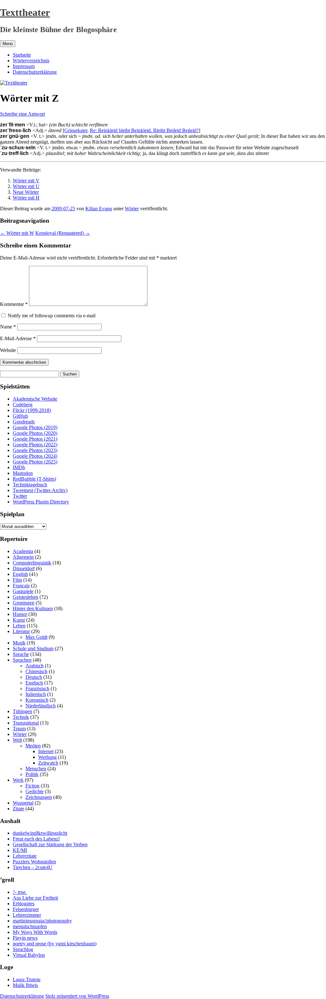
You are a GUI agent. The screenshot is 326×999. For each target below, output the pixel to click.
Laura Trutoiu (26, 979)
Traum (19, 728)
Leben (19, 625)
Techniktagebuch (30, 484)
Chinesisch (36, 671)
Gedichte (34, 791)
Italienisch (35, 694)
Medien (33, 745)
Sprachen (22, 660)
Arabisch (34, 665)
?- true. (20, 892)
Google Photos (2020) (35, 433)
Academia (23, 551)
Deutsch (33, 677)
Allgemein (23, 557)
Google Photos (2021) (35, 439)
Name (8, 326)
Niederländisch (40, 705)
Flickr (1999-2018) (32, 410)
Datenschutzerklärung (35, 72)
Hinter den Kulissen (33, 608)
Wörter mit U (26, 186)
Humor (20, 614)
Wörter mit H (26, 197)
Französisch (37, 688)
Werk (18, 780)
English (20, 574)
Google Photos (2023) (35, 450)
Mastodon (23, 473)
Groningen (23, 602)
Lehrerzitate (25, 856)
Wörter (132, 208)
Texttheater (25, 12)
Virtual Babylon (29, 955)
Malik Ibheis (25, 985)
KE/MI (20, 850)
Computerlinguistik (32, 562)
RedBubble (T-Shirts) (34, 479)
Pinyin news (25, 938)
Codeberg (22, 404)
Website (8, 350)
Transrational (26, 723)
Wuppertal (23, 803)
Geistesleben (25, 597)
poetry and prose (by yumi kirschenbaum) (54, 943)
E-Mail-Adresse (18, 338)
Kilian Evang (98, 208)
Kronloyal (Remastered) (62, 233)
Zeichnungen (38, 797)
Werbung (47, 757)
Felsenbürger (26, 909)
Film (17, 580)
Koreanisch (36, 700)
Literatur (21, 631)
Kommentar (14, 304)
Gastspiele (23, 591)
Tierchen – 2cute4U (33, 867)
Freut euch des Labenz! (36, 838)
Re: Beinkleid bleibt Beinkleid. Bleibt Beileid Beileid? (144, 130)
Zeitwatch (48, 763)
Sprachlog (23, 949)
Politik (32, 774)
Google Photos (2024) (35, 456)
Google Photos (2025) (35, 461)
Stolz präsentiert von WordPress (77, 996)
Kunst (19, 620)
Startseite (22, 54)
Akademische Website (35, 399)
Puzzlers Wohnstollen (34, 861)
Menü (8, 43)
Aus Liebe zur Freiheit (35, 898)
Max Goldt (36, 637)
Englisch (34, 682)
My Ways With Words (35, 932)
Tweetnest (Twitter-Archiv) (40, 490)
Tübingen (22, 711)
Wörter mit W (17, 233)
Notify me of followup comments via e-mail (52, 315)
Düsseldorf (24, 568)
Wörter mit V (26, 180)
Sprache (21, 654)
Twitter (20, 496)
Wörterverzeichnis (31, 60)
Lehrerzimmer (27, 915)
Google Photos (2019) (35, 427)
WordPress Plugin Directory (41, 501)
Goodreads (24, 421)
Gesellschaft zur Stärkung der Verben (50, 844)
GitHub (20, 416)
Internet (45, 751)
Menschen (35, 768)
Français (21, 585)
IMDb (19, 467)
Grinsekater (75, 130)
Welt (17, 740)
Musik (19, 642)
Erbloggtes (23, 903)
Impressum (24, 66)
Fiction (32, 785)
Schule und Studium (33, 648)
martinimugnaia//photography (42, 920)
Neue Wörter (26, 192)
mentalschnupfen (30, 926)
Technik (21, 717)
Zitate (18, 808)
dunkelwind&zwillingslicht (40, 833)
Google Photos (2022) (35, 444)
